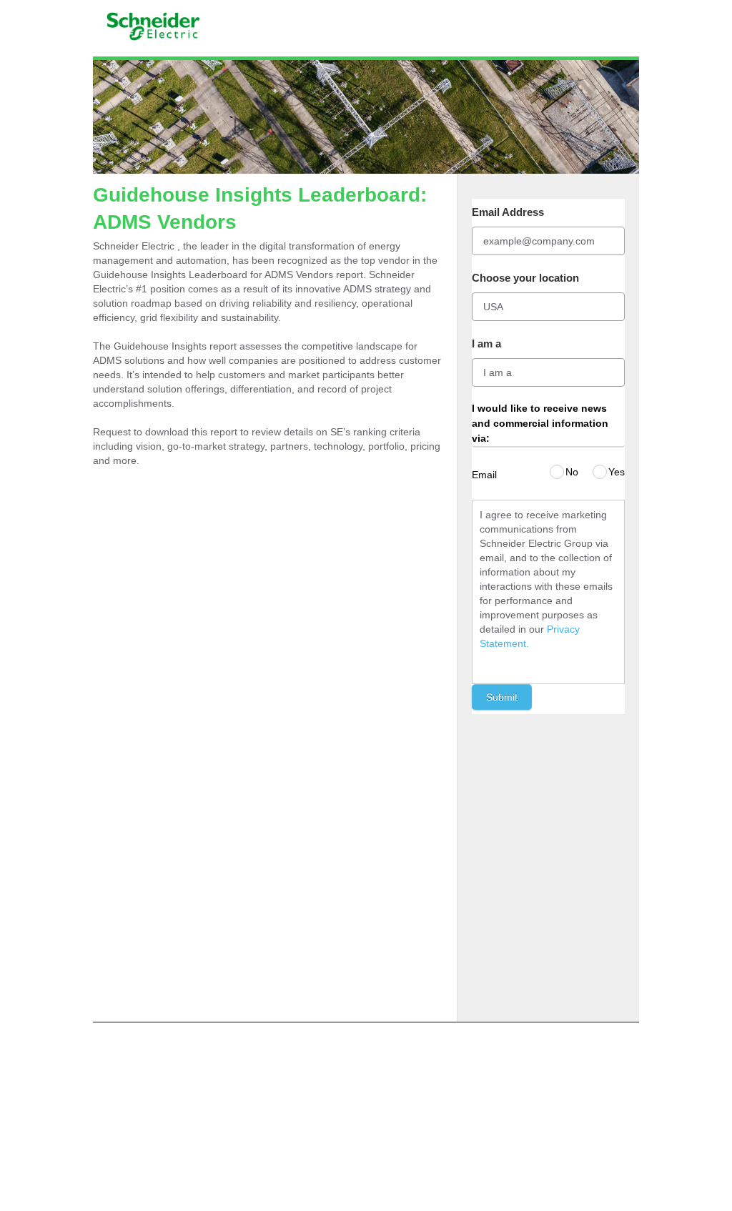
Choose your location (525, 278)
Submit (502, 697)
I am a (486, 343)
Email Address (508, 212)
